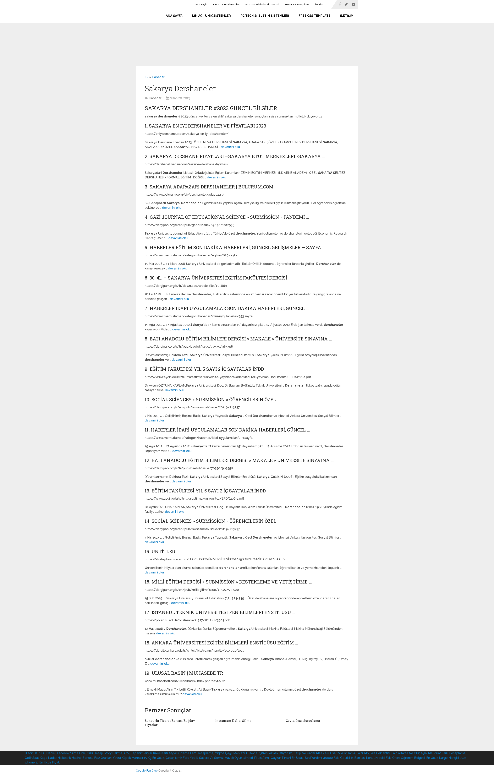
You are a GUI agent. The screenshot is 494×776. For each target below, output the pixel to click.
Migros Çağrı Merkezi (230, 753)
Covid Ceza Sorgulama (303, 721)
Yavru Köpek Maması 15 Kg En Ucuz (138, 758)
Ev (146, 77)
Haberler (158, 77)
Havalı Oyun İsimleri (239, 758)
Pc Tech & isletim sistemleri (262, 4)
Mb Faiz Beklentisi (377, 753)
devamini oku (230, 147)
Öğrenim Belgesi (413, 758)
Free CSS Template (297, 4)
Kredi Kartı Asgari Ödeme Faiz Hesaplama (183, 753)
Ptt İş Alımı (261, 758)
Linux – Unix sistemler (226, 4)
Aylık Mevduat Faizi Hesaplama (443, 753)
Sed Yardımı (313, 758)
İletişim (319, 4)
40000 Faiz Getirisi (336, 758)
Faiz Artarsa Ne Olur (405, 753)
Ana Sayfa (201, 4)
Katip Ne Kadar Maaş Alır (311, 753)
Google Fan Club (147, 770)
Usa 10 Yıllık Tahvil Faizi (346, 753)
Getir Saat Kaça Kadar (40, 758)
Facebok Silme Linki (71, 753)
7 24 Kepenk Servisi (138, 753)
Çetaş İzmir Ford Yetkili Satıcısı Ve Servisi (194, 758)
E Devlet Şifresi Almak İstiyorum (269, 753)
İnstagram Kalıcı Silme (233, 721)
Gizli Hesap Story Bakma (104, 753)
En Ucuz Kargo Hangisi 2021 (446, 758)
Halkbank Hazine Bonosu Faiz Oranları (85, 758)
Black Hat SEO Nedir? (40, 753)
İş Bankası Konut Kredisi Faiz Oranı (375, 758)
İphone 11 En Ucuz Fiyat (42, 762)
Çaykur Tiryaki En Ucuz (287, 758)
